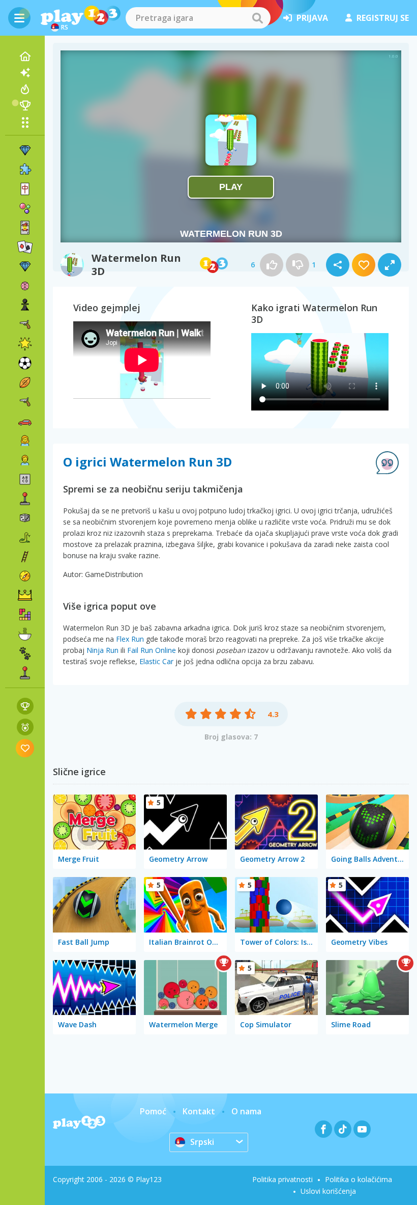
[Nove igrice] (25, 73)
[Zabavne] (25, 343)
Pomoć (153, 1111)
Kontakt (199, 1111)
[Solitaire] (25, 247)
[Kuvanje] (25, 634)
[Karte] (25, 227)
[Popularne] (25, 89)
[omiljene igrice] (25, 748)
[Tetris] (25, 614)
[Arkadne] (25, 498)
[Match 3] (25, 150)
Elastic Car (156, 661)
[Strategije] (25, 595)
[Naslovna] (25, 56)
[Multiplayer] (25, 672)
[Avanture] (25, 576)
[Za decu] (25, 460)
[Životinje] (25, 653)
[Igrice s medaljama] (25, 727)
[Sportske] (25, 382)
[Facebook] (323, 1129)
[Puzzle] (25, 169)
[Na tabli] (25, 518)
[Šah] (25, 305)
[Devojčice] (25, 440)
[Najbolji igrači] (25, 105)
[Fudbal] (25, 363)
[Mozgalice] (25, 285)
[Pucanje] (25, 402)
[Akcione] (25, 324)
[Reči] (25, 479)
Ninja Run (102, 650)
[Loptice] (25, 208)
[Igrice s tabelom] (25, 706)
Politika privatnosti (282, 1179)
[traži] (257, 18)
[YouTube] (362, 1129)
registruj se (382, 17)
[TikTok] (342, 1129)
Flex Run (130, 639)
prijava (312, 17)
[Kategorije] (25, 122)
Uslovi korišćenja (328, 1191)
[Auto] (25, 421)
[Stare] (25, 537)
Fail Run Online (151, 650)
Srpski (202, 1141)
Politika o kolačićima (358, 1179)
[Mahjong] (25, 189)
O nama (246, 1111)
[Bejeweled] (25, 266)
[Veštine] (25, 556)
